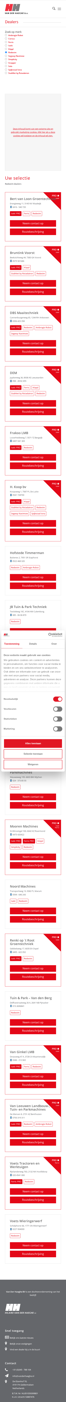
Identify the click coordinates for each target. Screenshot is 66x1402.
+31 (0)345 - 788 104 (21, 1369)
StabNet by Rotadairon (18, 73)
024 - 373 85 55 (19, 780)
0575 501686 (18, 261)
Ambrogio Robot (15, 35)
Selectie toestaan (33, 753)
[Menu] (59, 9)
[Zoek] (52, 9)
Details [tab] (33, 643)
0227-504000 (18, 1229)
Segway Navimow (16, 56)
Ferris (10, 42)
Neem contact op (33, 223)
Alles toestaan (33, 743)
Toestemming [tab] (11, 643)
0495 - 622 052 (19, 952)
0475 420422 (18, 834)
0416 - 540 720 (19, 207)
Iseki (10, 45)
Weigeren (33, 764)
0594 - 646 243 (19, 894)
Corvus (11, 38)
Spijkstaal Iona (15, 69)
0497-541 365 (18, 441)
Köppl (10, 49)
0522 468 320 (18, 561)
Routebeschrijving (33, 231)
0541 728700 (18, 494)
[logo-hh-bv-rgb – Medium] (27, 9)
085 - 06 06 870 (19, 615)
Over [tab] (54, 643)
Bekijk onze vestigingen (21, 1343)
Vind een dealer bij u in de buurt (25, 1349)
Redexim (12, 52)
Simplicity (12, 59)
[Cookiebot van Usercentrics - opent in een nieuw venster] (48, 635)
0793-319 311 (18, 1117)
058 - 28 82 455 (19, 380)
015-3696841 (18, 1006)
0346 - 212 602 (19, 1060)
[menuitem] (52, 9)
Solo (10, 66)
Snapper (12, 62)
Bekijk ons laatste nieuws (21, 1337)
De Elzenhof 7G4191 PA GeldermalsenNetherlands (23, 1385)
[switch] (57, 709)
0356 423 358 (18, 321)
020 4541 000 (18, 1175)
